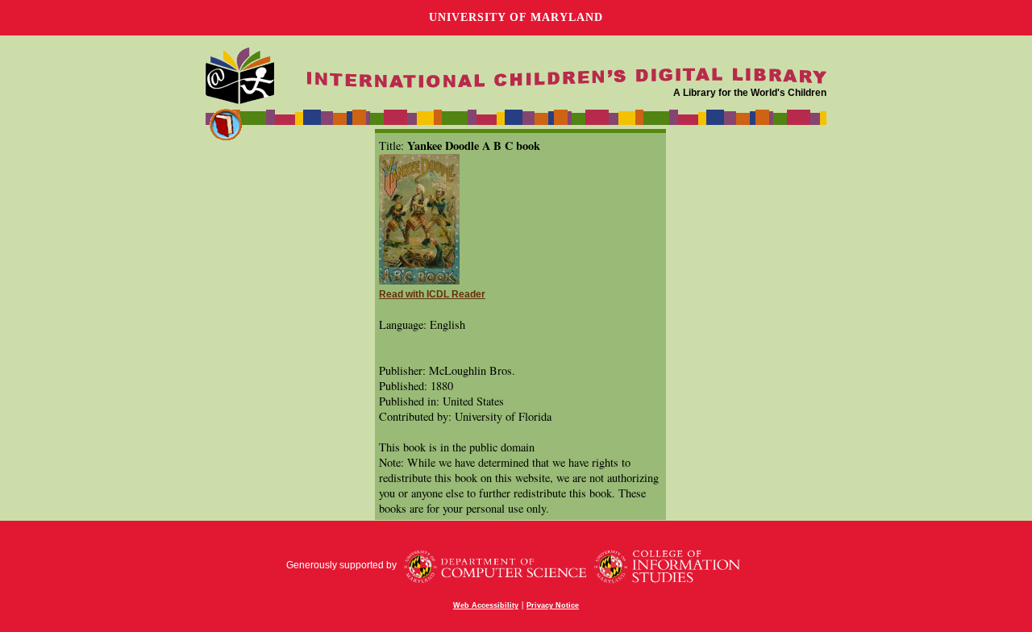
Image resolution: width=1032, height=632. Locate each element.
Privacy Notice (552, 605)
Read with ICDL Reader (432, 294)
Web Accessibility (485, 605)
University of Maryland (516, 17)
